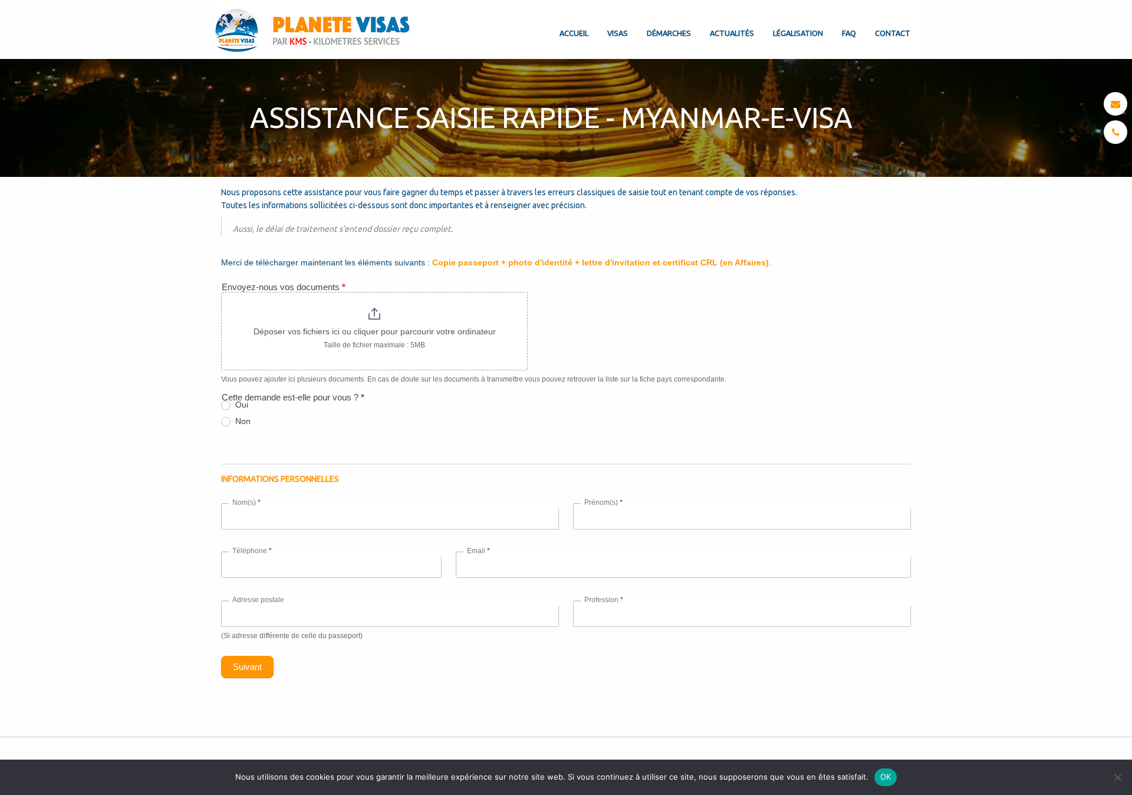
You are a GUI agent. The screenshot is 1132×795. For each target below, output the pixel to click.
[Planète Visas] (313, 29)
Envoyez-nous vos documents (283, 287)
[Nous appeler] (1116, 132)
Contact (892, 33)
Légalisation (798, 33)
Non (242, 421)
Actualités (732, 33)
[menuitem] (574, 23)
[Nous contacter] (1115, 103)
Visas (617, 33)
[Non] (1117, 777)
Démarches (669, 33)
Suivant (247, 667)
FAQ (849, 33)
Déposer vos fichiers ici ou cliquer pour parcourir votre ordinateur (375, 331)
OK (885, 776)
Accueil (574, 33)
